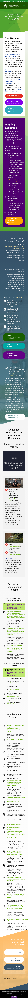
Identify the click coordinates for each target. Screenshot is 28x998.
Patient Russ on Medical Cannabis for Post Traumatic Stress (17, 369)
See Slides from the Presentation (13, 102)
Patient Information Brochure (12, 110)
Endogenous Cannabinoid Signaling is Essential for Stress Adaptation (16, 879)
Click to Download (12, 688)
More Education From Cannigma (13, 416)
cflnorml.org (10, 703)
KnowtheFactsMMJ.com (14, 682)
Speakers (8, 71)
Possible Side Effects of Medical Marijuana (13, 321)
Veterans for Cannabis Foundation (13, 81)
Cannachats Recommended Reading (13, 198)
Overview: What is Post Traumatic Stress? (14, 155)
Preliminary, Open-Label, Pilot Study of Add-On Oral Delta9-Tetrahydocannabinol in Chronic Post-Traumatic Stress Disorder (15, 728)
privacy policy (9, 993)
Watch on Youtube (14, 95)
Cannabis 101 (18, 700)
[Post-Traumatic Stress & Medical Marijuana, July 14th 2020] (5, 69)
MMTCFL (19, 297)
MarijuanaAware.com (13, 696)
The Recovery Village (13, 801)
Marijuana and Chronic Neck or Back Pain (13, 311)
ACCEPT (14, 996)
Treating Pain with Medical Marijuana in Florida (14, 328)
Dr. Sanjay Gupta (10, 558)
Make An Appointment (16, 959)
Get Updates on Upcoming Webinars (13, 220)
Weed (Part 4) (14, 552)
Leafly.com (10, 700)
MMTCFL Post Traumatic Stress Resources (13, 337)
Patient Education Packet (14, 345)
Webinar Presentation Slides (12, 355)
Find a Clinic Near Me (14, 952)
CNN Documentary (14, 546)
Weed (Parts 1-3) (15, 544)
